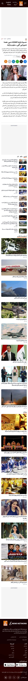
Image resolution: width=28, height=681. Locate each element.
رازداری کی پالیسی (13, 637)
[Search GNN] (2, 3)
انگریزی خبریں (11, 657)
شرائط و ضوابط (24, 639)
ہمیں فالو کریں (24, 677)
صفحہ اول (9, 39)
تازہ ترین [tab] (25, 156)
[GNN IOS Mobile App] (9, 665)
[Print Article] (5, 61)
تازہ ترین (12, 648)
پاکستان (25, 646)
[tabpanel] (14, 196)
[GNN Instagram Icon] (10, 677)
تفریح (26, 650)
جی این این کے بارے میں (23, 637)
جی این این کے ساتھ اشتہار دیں (11, 639)
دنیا (5, 39)
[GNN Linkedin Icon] (5, 677)
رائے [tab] (18, 156)
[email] (9, 62)
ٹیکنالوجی (25, 655)
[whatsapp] (17, 62)
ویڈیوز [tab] (21, 156)
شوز (13, 650)
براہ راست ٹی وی (11, 655)
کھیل (26, 653)
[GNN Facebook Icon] (18, 677)
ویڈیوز (13, 653)
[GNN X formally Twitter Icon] (14, 677)
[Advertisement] (14, 22)
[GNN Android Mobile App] (21, 665)
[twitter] (21, 62)
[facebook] (25, 62)
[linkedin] (13, 62)
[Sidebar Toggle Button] (25, 3)
